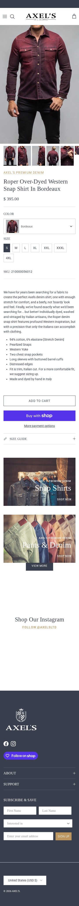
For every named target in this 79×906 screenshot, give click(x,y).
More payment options (39, 426)
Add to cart (39, 401)
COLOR (9, 214)
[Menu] (5, 16)
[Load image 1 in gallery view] (39, 84)
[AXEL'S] (41, 16)
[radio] (7, 248)
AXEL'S (16, 891)
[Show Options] (68, 823)
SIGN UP (63, 836)
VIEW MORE (40, 565)
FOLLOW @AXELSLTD (39, 627)
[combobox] (39, 226)
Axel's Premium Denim (24, 172)
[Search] (14, 16)
